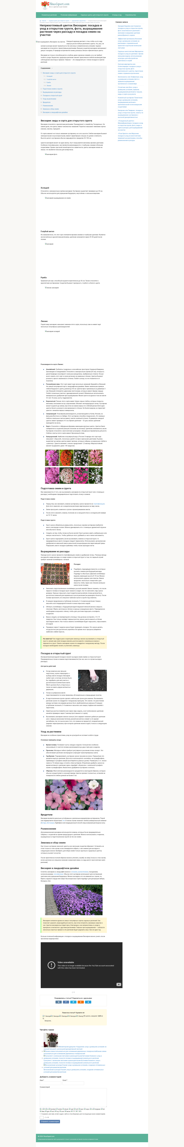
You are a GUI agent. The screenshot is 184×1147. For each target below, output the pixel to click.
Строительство (130, 15)
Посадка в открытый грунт (52, 95)
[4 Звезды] (71, 1016)
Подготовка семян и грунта (52, 89)
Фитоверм (50, 823)
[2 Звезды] (55, 1016)
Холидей (49, 76)
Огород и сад (117, 15)
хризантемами (83, 872)
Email (65, 1080)
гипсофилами (58, 874)
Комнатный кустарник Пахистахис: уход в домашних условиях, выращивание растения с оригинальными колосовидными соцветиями (130, 102)
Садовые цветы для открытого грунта (94, 15)
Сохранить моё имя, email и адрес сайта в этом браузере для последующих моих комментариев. (73, 1114)
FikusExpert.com (48, 1136)
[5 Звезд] (79, 1016)
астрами (74, 872)
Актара (43, 823)
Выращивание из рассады (52, 92)
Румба (49, 82)
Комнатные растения (49, 15)
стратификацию (99, 504)
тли (63, 820)
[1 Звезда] (47, 1016)
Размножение (48, 106)
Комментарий (45, 1087)
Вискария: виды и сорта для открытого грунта (59, 73)
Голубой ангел (51, 79)
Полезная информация (69, 15)
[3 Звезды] (63, 1016)
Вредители (46, 102)
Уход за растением (49, 99)
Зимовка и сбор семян (51, 109)
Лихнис (49, 85)
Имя (42, 1080)
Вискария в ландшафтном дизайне (55, 112)
